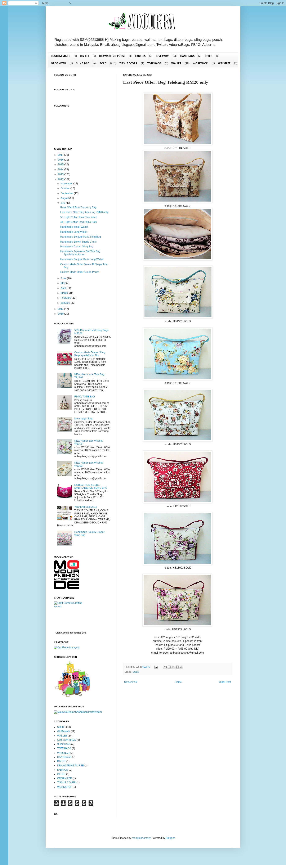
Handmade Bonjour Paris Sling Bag (80, 236)
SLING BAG (83, 63)
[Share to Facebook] (177, 667)
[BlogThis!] (169, 667)
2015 (61, 164)
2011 (61, 308)
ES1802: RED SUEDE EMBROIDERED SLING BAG (90, 486)
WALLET (176, 63)
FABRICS (140, 56)
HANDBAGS (187, 56)
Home (178, 682)
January (66, 302)
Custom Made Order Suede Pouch (79, 272)
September (67, 193)
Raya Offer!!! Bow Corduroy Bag (78, 207)
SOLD (103, 63)
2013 (61, 174)
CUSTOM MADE (60, 56)
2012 (61, 179)
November (67, 183)
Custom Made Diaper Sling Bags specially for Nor (89, 354)
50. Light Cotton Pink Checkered (78, 217)
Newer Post (130, 682)
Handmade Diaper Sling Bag (76, 246)
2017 (61, 154)
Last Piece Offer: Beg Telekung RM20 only (84, 212)
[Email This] (165, 667)
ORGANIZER (58, 63)
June (64, 278)
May (63, 283)
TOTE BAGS (154, 63)
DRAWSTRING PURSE (112, 56)
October (65, 188)
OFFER (208, 56)
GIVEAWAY (162, 56)
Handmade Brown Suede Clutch (78, 241)
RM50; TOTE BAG (84, 396)
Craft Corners (62, 632)
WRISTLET (224, 63)
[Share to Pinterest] (181, 667)
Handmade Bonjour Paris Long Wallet (81, 259)
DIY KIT (84, 56)
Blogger (170, 838)
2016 (61, 159)
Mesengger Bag (83, 418)
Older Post (225, 682)
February (66, 297)
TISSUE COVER (128, 63)
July (63, 203)
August (65, 198)
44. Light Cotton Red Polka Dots (78, 222)
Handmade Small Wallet (74, 226)
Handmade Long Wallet (73, 231)
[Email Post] (156, 667)
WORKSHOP (200, 63)
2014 (61, 169)
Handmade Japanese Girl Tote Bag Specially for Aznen (80, 253)
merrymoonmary (141, 838)
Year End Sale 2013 (85, 506)
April (64, 288)
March (64, 293)
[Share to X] (173, 667)
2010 (61, 313)
